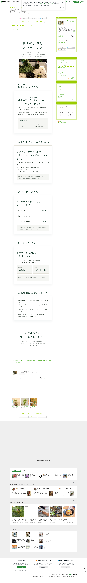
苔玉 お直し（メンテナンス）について (22, 25)
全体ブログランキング (61, 35)
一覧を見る (73, 77)
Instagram (44, 378)
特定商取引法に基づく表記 (67, 576)
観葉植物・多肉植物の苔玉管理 (18, 390)
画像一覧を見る (72, 78)
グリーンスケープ (68, 20)
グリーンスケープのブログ (20, 7)
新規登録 (76, 1)
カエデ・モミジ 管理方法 (16, 387)
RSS (60, 121)
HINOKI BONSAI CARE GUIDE (63, 67)
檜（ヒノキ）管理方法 (62, 65)
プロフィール (67, 21)
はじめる (21, 567)
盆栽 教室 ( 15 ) (60, 91)
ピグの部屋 (72, 21)
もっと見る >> (14, 393)
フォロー (22, 374)
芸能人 (24, 470)
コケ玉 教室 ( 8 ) (61, 92)
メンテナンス (17, 29)
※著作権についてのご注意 (62, 122)
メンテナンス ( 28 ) (61, 88)
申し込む (65, 567)
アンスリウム (60, 70)
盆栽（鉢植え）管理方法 (62, 72)
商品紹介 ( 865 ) (61, 84)
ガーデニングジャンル (61, 36)
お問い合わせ (42, 576)
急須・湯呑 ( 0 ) (61, 96)
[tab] (16, 470)
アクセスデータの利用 (56, 576)
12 (66, 112)
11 (64, 112)
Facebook (23, 378)
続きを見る (73, 31)
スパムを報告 (35, 576)
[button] (84, 574)
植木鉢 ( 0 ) (60, 97)
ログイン (83, 1)
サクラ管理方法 (60, 73)
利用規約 (48, 576)
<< (64, 106)
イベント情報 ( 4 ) (61, 94)
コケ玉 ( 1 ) (60, 89)
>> (69, 106)
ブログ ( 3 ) (60, 86)
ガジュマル (60, 68)
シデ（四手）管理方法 (62, 75)
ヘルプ (75, 576)
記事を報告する (50, 367)
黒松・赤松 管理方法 (16, 385)
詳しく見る (43, 567)
